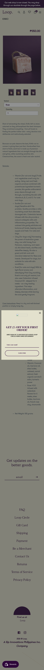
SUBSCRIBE (22, 353)
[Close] (40, 313)
